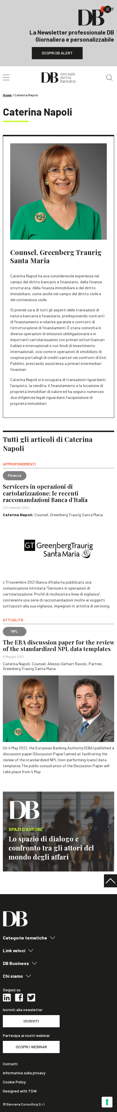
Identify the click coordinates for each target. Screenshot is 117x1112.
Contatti (10, 1064)
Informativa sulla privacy (24, 1073)
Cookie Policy (14, 1082)
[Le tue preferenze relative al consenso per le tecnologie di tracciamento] (107, 1102)
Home (7, 95)
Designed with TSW (20, 1091)
